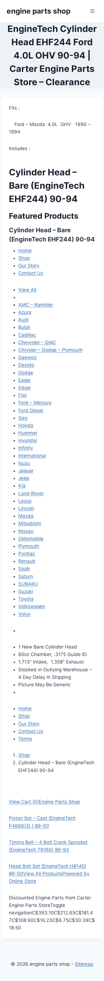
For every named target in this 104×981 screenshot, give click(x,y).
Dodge (25, 372)
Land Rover (31, 493)
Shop (24, 258)
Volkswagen (31, 606)
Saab (24, 568)
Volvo (24, 614)
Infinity (25, 448)
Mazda (26, 516)
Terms (25, 739)
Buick (24, 327)
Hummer (27, 433)
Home (25, 250)
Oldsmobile (31, 538)
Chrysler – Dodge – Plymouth (50, 350)
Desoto (26, 365)
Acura (24, 312)
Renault (26, 561)
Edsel (24, 387)
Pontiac (26, 553)
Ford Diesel (30, 410)
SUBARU (28, 584)
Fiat (22, 395)
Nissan (26, 531)
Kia (22, 485)
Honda (25, 425)
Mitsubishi (29, 523)
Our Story (28, 265)
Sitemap (84, 964)
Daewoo (27, 357)
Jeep (23, 478)
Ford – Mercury (35, 402)
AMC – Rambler (35, 304)
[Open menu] (92, 11)
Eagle (24, 380)
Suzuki (25, 591)
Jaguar (26, 470)
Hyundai (27, 440)
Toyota (26, 599)
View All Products (42, 873)
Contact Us (30, 273)
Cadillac (27, 335)
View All (27, 289)
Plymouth (28, 546)
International (32, 455)
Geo (22, 418)
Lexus (25, 501)
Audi (23, 319)
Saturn (25, 576)
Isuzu (24, 463)
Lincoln (26, 508)
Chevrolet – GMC (37, 342)
